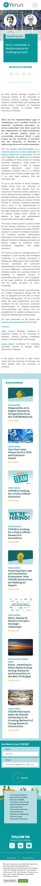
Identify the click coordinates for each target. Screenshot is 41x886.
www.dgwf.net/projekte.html (13, 322)
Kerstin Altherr (7, 344)
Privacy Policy (28, 858)
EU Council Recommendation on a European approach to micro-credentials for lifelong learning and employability (20, 151)
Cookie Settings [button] (9, 881)
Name (8, 749)
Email (7, 760)
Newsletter (11, 858)
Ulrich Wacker (8, 331)
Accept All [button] (23, 881)
